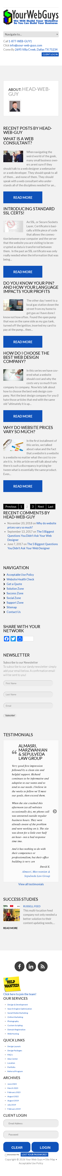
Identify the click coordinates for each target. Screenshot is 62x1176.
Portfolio (11, 1067)
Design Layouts (14, 1046)
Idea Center (12, 1059)
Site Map (50, 1159)
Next (41, 506)
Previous (10, 506)
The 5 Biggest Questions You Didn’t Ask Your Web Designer (30, 536)
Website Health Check (20, 579)
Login (45, 1147)
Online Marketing (15, 1017)
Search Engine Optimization (19, 1009)
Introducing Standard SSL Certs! (29, 210)
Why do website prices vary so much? (28, 429)
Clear (16, 1147)
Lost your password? (34, 1154)
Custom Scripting (14, 1025)
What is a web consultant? (18, 140)
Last (50, 506)
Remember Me (13, 1155)
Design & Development (17, 1004)
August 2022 (13, 1096)
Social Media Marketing (17, 1013)
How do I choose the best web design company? (26, 357)
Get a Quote (14, 584)
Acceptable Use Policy (20, 574)
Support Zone (15, 602)
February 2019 (14, 1109)
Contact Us (14, 612)
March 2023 (12, 1088)
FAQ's (10, 1054)
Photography (13, 1021)
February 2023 (14, 1092)
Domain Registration (16, 1029)
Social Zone (14, 598)
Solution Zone (15, 588)
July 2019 (11, 1104)
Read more (22, 197)
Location (11, 1063)
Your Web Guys (34, 1159)
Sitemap (12, 607)
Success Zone (15, 593)
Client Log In (50, 54)
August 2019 (13, 1100)
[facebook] (19, 966)
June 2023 (12, 1084)
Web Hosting (13, 1033)
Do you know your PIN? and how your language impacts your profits (30, 287)
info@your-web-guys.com (26, 45)
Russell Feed (32, 906)
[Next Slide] (55, 811)
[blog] (43, 966)
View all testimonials (31, 884)
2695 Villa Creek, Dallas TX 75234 (36, 49)
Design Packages (14, 1050)
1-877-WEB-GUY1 (20, 41)
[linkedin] (31, 966)
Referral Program (15, 1071)
